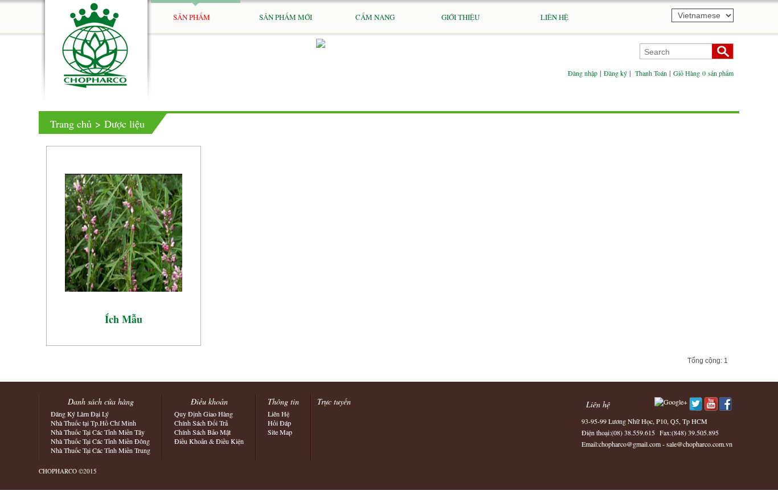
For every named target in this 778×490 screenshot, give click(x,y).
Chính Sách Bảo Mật (202, 431)
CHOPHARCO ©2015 (68, 471)
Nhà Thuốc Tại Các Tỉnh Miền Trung (100, 450)
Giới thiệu (474, 17)
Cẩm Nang (375, 17)
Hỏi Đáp (279, 422)
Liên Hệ (554, 17)
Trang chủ (71, 123)
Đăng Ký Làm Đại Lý (80, 413)
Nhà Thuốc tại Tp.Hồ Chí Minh (93, 422)
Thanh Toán (651, 72)
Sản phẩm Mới (285, 17)
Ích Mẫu (123, 319)
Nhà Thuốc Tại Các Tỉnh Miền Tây (98, 431)
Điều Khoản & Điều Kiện (209, 441)
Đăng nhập (582, 72)
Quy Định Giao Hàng (203, 413)
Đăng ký (615, 72)
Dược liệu (124, 123)
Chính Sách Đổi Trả (201, 422)
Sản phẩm (205, 17)
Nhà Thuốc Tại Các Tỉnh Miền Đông (100, 441)
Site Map (280, 431)
